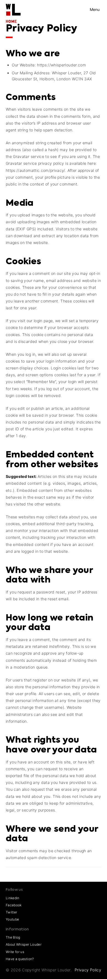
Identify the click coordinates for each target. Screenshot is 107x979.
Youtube (12, 919)
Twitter (11, 912)
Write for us (15, 952)
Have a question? (20, 959)
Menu (95, 9)
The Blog (13, 937)
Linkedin (12, 898)
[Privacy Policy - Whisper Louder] (13, 7)
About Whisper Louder (23, 944)
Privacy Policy (88, 970)
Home (11, 21)
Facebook (14, 905)
